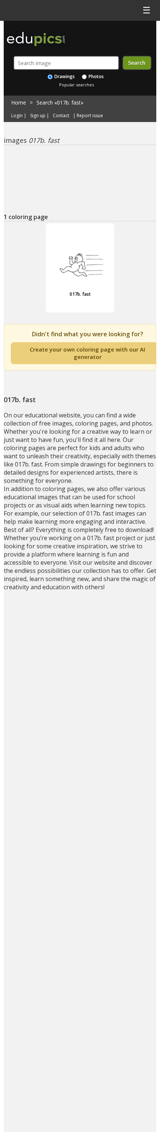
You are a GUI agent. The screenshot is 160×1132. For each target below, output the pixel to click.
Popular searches (76, 84)
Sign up (37, 115)
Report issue (90, 115)
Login (17, 115)
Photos (95, 76)
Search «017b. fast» (59, 102)
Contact (61, 115)
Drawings (64, 76)
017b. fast (80, 294)
